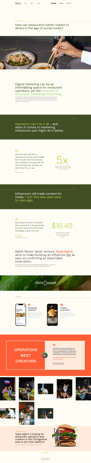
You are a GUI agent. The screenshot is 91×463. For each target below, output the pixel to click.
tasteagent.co (32, 445)
